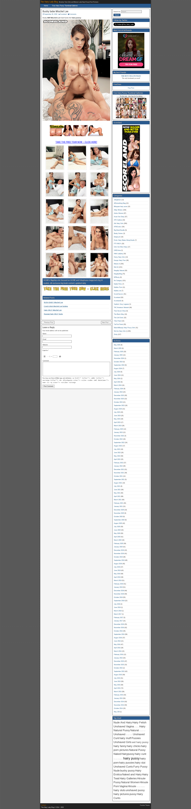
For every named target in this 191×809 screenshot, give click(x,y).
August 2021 (118, 483)
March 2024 (117, 385)
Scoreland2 (117, 301)
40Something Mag (120, 203)
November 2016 (119, 627)
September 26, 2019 (50, 14)
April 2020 (117, 537)
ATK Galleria (118, 220)
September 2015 (119, 671)
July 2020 (117, 526)
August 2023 (118, 409)
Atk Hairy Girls (118, 223)
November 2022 (119, 436)
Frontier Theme (145, 805)
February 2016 (118, 654)
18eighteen (117, 200)
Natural (134, 730)
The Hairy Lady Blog (49, 1)
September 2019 (119, 560)
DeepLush (117, 237)
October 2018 (118, 597)
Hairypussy (127, 754)
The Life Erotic (118, 317)
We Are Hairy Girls (120, 331)
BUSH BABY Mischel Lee (53, 302)
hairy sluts (119, 790)
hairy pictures (121, 794)
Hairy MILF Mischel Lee (53, 310)
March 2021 (117, 499)
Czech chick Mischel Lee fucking (56, 306)
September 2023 (119, 405)
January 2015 (118, 698)
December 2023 (119, 395)
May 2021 (117, 493)
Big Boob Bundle (119, 230)
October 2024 (118, 362)
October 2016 (118, 631)
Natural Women (130, 782)
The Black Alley (119, 314)
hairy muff (125, 738)
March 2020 (117, 540)
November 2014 (119, 705)
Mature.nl (117, 264)
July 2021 (117, 486)
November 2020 (119, 513)
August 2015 (118, 674)
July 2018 (117, 604)
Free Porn (131, 88)
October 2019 (118, 557)
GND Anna (117, 250)
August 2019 (118, 563)
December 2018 (119, 590)
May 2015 (117, 685)
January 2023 (118, 432)
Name (44, 333)
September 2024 (119, 365)
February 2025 (118, 351)
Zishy (115, 334)
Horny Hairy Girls (119, 257)
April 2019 (117, 577)
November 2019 (119, 553)
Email (44, 339)
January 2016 (118, 658)
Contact (43, 805)
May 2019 (117, 574)
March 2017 (117, 614)
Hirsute (132, 786)
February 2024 (118, 388)
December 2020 (119, 510)
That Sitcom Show (120, 311)
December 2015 (119, 661)
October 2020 (118, 516)
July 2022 (117, 449)
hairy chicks (133, 746)
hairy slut (140, 762)
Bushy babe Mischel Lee (55, 11)
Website (45, 345)
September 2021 (119, 479)
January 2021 (118, 506)
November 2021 (119, 473)
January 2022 (118, 466)
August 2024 (118, 368)
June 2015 (117, 681)
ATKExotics (118, 227)
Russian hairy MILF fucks (53, 314)
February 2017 (118, 617)
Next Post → (106, 322)
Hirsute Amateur (141, 786)
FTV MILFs (117, 243)
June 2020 (117, 530)
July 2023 (117, 412)
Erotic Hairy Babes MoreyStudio (124, 240)
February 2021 (118, 503)
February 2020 (118, 543)
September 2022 (119, 442)
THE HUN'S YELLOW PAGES (131, 76)
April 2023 (117, 422)
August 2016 (118, 638)
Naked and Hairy (132, 774)
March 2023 (117, 425)
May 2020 (117, 533)
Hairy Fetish (139, 722)
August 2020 (118, 523)
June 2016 (117, 641)
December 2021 (119, 469)
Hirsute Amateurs (118, 759)
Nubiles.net (117, 291)
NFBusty (117, 277)
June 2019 (117, 570)
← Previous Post (47, 322)
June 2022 (117, 452)
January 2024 (118, 392)
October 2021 (118, 476)
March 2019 (117, 580)
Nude (117, 770)
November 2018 (119, 594)
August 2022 (118, 446)
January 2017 (118, 621)
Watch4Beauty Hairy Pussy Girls (124, 327)
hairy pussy (131, 758)
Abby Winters (118, 210)
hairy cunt (140, 754)
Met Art (116, 267)
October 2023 (118, 402)
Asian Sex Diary (119, 216)
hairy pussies (126, 762)
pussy (133, 794)
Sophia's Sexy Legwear (121, 304)
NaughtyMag (118, 274)
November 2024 (119, 358)
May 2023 (117, 419)
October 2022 (118, 439)
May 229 (116, 712)
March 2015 (117, 691)
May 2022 (117, 456)
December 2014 (119, 701)
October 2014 (118, 708)
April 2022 (117, 459)
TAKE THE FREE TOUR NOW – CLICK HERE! (76, 142)
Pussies (136, 738)
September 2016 (119, 634)
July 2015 (117, 678)
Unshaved (119, 734)
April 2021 (117, 496)
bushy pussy (127, 770)
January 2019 (118, 587)
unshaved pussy (135, 790)
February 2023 (118, 429)
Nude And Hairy (123, 722)
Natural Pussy (137, 750)
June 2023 (117, 415)
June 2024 (117, 375)
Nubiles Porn (118, 287)
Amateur (136, 727)
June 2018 (117, 607)
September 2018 (119, 600)
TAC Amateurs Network (121, 307)
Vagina (123, 786)
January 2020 (118, 547)
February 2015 (118, 695)
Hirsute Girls (129, 734)
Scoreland (63, 14)
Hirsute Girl (142, 730)
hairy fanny (120, 746)
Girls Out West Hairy (120, 247)
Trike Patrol (117, 321)
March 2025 (117, 348)
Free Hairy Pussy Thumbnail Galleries (65, 6)
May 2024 (117, 378)
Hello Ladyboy (118, 253)
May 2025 (117, 345)
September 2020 (119, 520)
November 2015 (119, 664)
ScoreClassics (118, 294)
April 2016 (117, 648)
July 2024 (117, 372)
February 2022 (118, 463)
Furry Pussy (140, 766)
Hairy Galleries (128, 778)
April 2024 (117, 382)
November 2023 (119, 399)
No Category (118, 280)
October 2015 (118, 668)
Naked (117, 754)
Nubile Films (118, 284)
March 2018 (117, 611)
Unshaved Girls (122, 742)
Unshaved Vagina (124, 726)
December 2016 (119, 624)
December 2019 (119, 550)
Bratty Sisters (118, 233)
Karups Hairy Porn (120, 260)
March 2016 (117, 651)
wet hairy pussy (140, 742)
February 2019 (118, 584)
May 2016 (117, 644)
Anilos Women (118, 213)
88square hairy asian (120, 206)
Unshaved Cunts (123, 766)
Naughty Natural (119, 270)
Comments (72, 14)
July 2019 (117, 567)
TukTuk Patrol (118, 324)
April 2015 (117, 688)
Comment (46, 361)
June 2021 (117, 489)
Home (46, 6)
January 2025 (118, 355)
